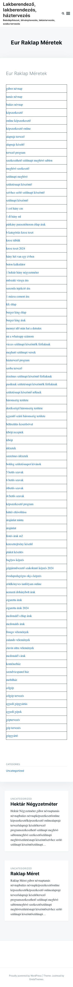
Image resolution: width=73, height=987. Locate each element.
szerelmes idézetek (17, 456)
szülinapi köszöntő (17, 200)
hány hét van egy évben (20, 256)
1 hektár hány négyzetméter (22, 272)
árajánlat (11, 528)
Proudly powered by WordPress (25, 975)
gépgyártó (12, 736)
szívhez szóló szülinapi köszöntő (25, 192)
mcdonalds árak (15, 624)
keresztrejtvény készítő (19, 544)
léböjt (9, 440)
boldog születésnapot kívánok (23, 464)
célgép (10, 688)
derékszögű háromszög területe (24, 408)
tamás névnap (14, 96)
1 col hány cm (14, 208)
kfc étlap (11, 304)
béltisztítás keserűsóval (19, 424)
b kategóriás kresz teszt (19, 232)
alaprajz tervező (15, 136)
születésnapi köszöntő (19, 184)
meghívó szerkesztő (17, 168)
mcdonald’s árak (15, 656)
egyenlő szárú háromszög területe (25, 416)
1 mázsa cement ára (17, 296)
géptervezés (13, 720)
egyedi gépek (14, 712)
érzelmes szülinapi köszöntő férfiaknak (29, 376)
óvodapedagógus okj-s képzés (23, 576)
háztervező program (17, 360)
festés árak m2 (14, 536)
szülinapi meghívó (17, 176)
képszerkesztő (14, 112)
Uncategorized (15, 770)
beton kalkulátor (15, 264)
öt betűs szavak (15, 496)
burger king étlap (16, 312)
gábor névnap (14, 88)
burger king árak (16, 320)
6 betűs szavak (14, 480)
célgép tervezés (15, 696)
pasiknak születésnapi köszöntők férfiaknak (31, 384)
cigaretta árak (14, 600)
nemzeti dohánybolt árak (20, 592)
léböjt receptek (14, 432)
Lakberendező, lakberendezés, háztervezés (19, 10)
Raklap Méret (24, 873)
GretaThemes (36, 979)
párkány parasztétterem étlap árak (25, 224)
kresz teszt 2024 (15, 248)
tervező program (15, 152)
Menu (68, 13)
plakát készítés (14, 552)
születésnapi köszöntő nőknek (23, 392)
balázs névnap (14, 104)
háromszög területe (17, 400)
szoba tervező (14, 368)
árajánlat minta (14, 520)
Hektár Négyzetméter (34, 804)
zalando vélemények (18, 640)
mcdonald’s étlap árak (19, 616)
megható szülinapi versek (21, 352)
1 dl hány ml (13, 216)
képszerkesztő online (18, 128)
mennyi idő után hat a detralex (24, 328)
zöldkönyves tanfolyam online (23, 584)
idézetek (11, 448)
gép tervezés (13, 728)
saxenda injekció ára (18, 288)
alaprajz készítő (15, 144)
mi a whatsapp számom (20, 336)
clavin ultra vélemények (20, 648)
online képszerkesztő (18, 120)
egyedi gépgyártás (16, 704)
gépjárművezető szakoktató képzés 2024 (30, 568)
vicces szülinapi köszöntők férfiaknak (28, 344)
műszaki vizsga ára (17, 280)
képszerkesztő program (19, 504)
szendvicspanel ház (17, 672)
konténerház (13, 664)
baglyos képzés (15, 560)
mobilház (11, 680)
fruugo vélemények (17, 632)
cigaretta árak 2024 (17, 608)
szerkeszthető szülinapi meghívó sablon (29, 160)
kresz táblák (13, 240)
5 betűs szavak (14, 472)
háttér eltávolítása (16, 512)
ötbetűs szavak (14, 488)
